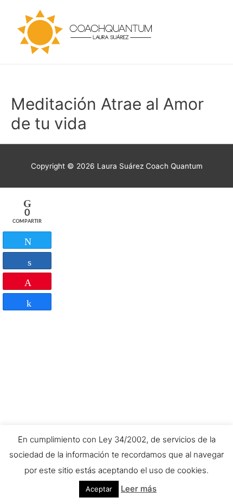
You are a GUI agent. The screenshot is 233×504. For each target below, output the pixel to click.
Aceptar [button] (99, 489)
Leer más (139, 488)
